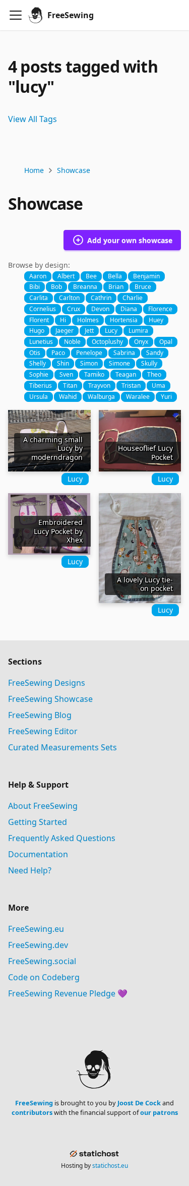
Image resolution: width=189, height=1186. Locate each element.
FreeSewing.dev (38, 945)
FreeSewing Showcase (50, 698)
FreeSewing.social (42, 961)
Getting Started (37, 821)
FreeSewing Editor (43, 731)
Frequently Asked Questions (61, 838)
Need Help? (29, 870)
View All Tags (32, 119)
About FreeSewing (43, 805)
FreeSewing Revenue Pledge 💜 (68, 993)
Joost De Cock (139, 1102)
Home (34, 170)
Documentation (38, 854)
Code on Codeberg (44, 977)
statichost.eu (110, 1165)
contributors (32, 1112)
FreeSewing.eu (36, 928)
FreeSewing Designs (46, 682)
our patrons (159, 1112)
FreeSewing (34, 1102)
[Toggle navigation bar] (15, 15)
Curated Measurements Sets (62, 747)
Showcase (73, 170)
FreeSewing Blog (40, 715)
